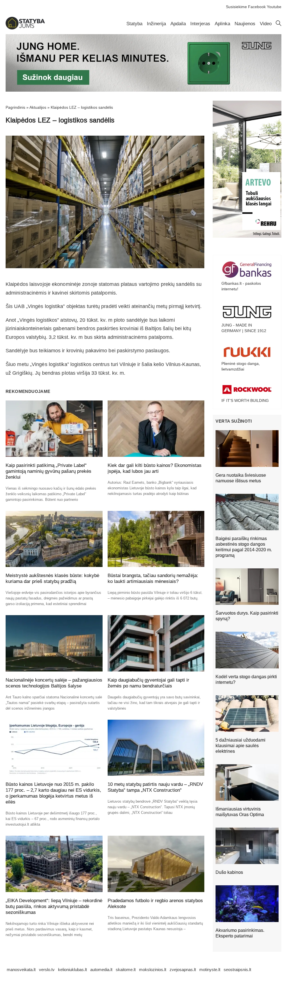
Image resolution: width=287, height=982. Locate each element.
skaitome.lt (126, 969)
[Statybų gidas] (25, 28)
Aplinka (222, 23)
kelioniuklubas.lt (72, 969)
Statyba (134, 23)
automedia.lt (101, 969)
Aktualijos (37, 107)
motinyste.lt (209, 969)
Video (266, 23)
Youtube (274, 6)
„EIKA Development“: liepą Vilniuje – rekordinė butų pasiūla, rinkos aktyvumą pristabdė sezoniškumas (54, 906)
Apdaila (178, 23)
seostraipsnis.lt (237, 969)
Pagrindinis (15, 107)
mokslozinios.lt (152, 969)
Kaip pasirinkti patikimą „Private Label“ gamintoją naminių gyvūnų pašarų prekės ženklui (48, 471)
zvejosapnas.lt (183, 969)
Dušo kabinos (229, 872)
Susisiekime (236, 6)
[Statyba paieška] (278, 24)
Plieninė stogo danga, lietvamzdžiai (240, 366)
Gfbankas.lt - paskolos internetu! (241, 286)
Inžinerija (156, 23)
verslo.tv (47, 969)
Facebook (257, 6)
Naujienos (245, 23)
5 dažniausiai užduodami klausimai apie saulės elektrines (240, 746)
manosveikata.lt (21, 969)
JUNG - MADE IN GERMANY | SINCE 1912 (243, 328)
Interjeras (200, 23)
